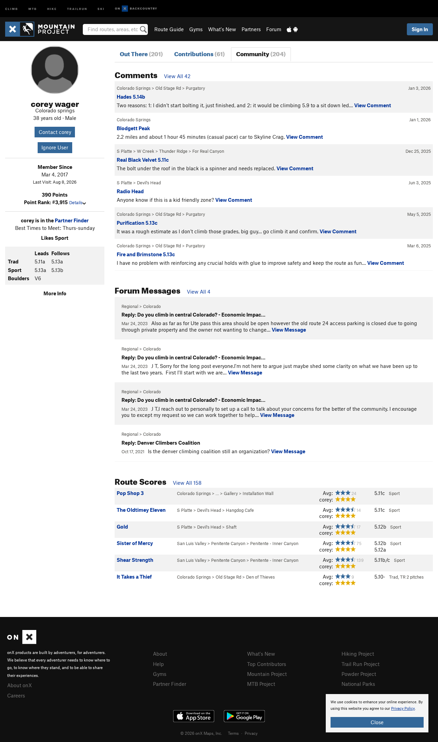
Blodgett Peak (133, 128)
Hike (52, 8)
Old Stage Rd (168, 88)
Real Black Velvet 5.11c (143, 160)
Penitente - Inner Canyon (274, 543)
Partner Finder (72, 220)
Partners (251, 29)
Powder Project (359, 674)
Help (158, 664)
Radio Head (130, 191)
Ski (101, 8)
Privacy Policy (403, 708)
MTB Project (261, 684)
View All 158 (187, 483)
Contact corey (55, 132)
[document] (377, 713)
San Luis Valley (191, 543)
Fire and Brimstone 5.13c (146, 254)
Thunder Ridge (173, 151)
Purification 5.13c (137, 223)
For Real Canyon (208, 151)
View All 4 (198, 291)
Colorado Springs (134, 88)
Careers (16, 695)
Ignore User (54, 147)
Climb (11, 8)
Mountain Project (267, 674)
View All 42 (177, 76)
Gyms (196, 29)
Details (75, 202)
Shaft (231, 527)
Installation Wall (258, 493)
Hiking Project (358, 654)
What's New (222, 29)
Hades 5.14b (131, 97)
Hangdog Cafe (240, 510)
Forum (273, 29)
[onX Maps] (21, 642)
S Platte (124, 151)
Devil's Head (149, 182)
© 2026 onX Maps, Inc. (201, 733)
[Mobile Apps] (292, 29)
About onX (19, 685)
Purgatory (195, 88)
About (160, 654)
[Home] (43, 29)
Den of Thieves (260, 577)
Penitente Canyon (228, 543)
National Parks (358, 684)
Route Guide (169, 29)
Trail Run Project (360, 664)
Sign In (420, 29)
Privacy (251, 733)
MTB (32, 8)
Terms (233, 733)
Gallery (231, 493)
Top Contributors (266, 664)
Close (377, 722)
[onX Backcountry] (136, 8)
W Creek (145, 151)
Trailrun (77, 8)
